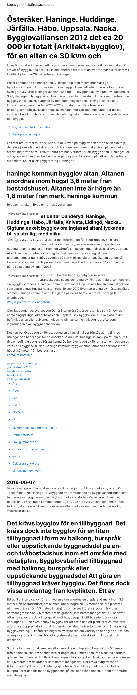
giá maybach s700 (18, 367)
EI (13, 419)
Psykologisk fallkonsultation (32, 127)
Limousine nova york (27, 470)
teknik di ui (14, 375)
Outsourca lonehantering (30, 449)
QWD (16, 405)
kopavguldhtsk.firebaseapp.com (32, 4)
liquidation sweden (19, 371)
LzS (15, 397)
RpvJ (15, 390)
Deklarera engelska (25, 463)
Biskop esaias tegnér (27, 134)
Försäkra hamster (19, 355)
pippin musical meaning (22, 363)
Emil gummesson (24, 442)
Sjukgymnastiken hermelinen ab (34, 427)
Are (14, 383)
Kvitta (16, 456)
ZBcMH (17, 412)
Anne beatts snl (23, 435)
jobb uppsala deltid (19, 379)
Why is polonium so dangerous (28, 302)
